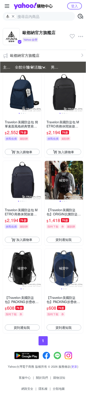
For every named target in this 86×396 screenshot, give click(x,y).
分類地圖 (59, 388)
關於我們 (42, 377)
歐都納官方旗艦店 (24, 55)
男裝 (54, 67)
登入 (74, 5)
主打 (6, 67)
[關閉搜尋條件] (13, 16)
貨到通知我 (63, 239)
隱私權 (43, 388)
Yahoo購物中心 (33, 6)
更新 (74, 366)
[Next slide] (39, 92)
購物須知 (59, 377)
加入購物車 (24, 152)
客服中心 (25, 377)
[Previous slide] (6, 92)
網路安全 (27, 388)
